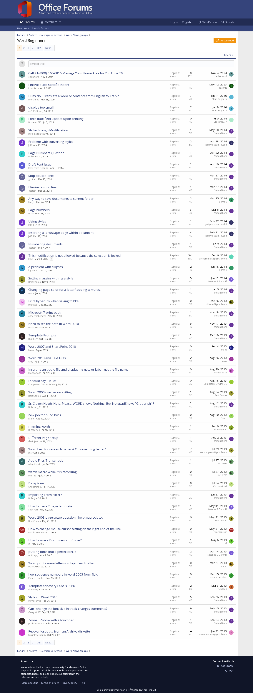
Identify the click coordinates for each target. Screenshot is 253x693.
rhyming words (39, 426)
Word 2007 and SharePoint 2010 (52, 346)
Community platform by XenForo (126, 689)
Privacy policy (69, 682)
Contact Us (227, 665)
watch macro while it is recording (52, 472)
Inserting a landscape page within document (61, 232)
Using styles (37, 221)
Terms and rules (50, 682)
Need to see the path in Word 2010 (53, 324)
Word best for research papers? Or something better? (67, 449)
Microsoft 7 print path (44, 312)
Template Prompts (42, 335)
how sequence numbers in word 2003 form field (63, 574)
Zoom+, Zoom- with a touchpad (51, 620)
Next (48, 48)
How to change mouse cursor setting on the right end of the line (74, 529)
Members (51, 22)
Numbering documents (45, 244)
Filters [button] (227, 55)
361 (39, 48)
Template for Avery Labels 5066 (51, 586)
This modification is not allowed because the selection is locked (74, 255)
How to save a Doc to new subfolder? (55, 540)
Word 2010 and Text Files (47, 358)
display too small (41, 107)
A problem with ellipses (45, 267)
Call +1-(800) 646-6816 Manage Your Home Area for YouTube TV (75, 73)
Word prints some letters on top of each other (61, 563)
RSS (230, 671)
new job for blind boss (44, 415)
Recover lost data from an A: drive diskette (59, 631)
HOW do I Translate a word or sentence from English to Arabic (73, 96)
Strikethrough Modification (48, 130)
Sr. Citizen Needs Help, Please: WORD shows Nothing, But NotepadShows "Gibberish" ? (91, 403)
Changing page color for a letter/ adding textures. (64, 289)
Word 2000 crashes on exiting (50, 392)
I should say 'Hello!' (42, 381)
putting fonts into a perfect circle (52, 551)
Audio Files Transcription (46, 460)
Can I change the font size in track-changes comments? (67, 608)
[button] (60, 21)
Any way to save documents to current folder (61, 198)
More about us (30, 682)
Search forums (40, 28)
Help (82, 682)
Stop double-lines (41, 175)
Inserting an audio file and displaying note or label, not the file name (78, 369)
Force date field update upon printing (56, 119)
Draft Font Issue (39, 164)
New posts (23, 28)
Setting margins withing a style (50, 278)
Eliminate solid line (42, 187)
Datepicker (36, 483)
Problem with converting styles (50, 141)
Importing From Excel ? (45, 495)
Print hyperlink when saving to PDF (53, 301)
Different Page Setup (43, 438)
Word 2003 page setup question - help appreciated (65, 517)
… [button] (33, 48)
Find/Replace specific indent (48, 84)
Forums (29, 22)
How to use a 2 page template (50, 506)
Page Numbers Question (46, 153)
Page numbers (39, 210)
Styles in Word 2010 (42, 597)
